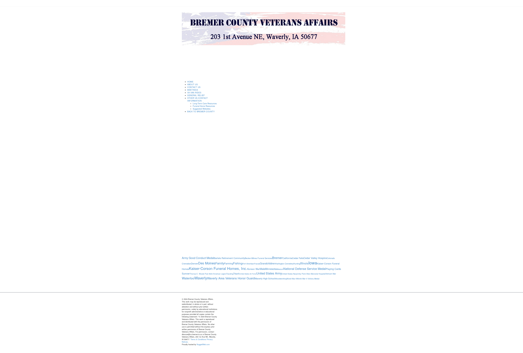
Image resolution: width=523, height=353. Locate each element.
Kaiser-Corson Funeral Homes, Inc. (218, 268)
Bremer (277, 257)
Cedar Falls (297, 258)
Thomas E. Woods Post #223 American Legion (208, 273)
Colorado (331, 258)
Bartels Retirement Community (229, 258)
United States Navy (289, 273)
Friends (257, 263)
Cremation (186, 263)
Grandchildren (267, 263)
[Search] (280, 53)
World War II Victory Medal (308, 278)
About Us (192, 84)
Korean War (253, 269)
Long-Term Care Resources (205, 103)
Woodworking (281, 278)
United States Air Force (247, 274)
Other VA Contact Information (197, 99)
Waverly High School (265, 278)
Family (219, 263)
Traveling (229, 273)
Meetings (192, 89)
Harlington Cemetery (284, 263)
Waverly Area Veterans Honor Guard (231, 278)
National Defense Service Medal (304, 268)
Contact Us (193, 87)
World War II (292, 278)
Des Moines (206, 263)
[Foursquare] (193, 3)
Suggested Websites (201, 108)
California (287, 258)
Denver (194, 263)
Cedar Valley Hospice (315, 258)
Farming (228, 263)
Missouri (279, 269)
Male (262, 269)
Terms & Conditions (198, 339)
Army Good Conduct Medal (198, 258)
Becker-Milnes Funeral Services (258, 258)
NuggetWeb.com (203, 344)
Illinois (304, 263)
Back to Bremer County (201, 111)
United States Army (269, 273)
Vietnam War (330, 273)
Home (190, 81)
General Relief (196, 95)
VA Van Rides (194, 92)
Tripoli (236, 273)
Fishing (237, 263)
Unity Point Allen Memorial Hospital (311, 273)
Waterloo (188, 278)
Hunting (296, 263)
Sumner (186, 273)
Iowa (312, 263)
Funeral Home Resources (204, 106)
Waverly (200, 277)
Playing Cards (333, 269)
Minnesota (270, 269)
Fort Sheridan (248, 263)
